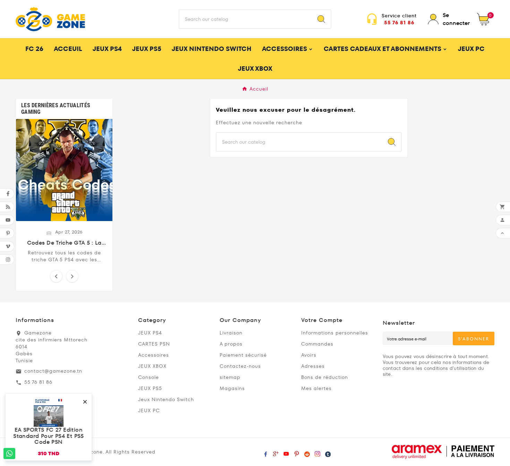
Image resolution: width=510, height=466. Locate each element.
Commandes (317, 343)
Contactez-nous (240, 366)
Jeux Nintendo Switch (166, 399)
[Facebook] (265, 452)
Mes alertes (316, 388)
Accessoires (153, 354)
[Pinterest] (297, 452)
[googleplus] (276, 452)
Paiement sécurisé (243, 354)
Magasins (232, 388)
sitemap (230, 377)
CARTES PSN (154, 343)
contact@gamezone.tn (53, 370)
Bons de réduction (324, 377)
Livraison (231, 332)
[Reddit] (307, 452)
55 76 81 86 (399, 22)
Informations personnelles (334, 332)
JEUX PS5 (150, 388)
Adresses (313, 366)
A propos (231, 343)
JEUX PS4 (150, 332)
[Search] (321, 19)
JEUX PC (149, 410)
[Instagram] (317, 452)
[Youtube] (286, 452)
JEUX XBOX (152, 366)
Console (148, 377)
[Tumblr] (328, 452)
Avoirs (308, 354)
